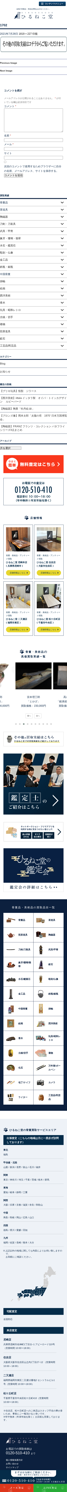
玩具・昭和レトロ (10, 310)
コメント (10, 106)
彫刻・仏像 (6, 252)
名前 (7, 135)
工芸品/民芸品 (8, 345)
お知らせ (5, 371)
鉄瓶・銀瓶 (6, 266)
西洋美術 (5, 295)
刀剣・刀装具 (8, 224)
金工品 (4, 259)
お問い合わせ (12, 1464)
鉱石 (2, 338)
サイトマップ (12, 1467)
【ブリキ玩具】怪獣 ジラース (18, 391)
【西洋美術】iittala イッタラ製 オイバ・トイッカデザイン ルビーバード (33, 400)
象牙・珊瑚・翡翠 (10, 238)
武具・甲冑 (6, 231)
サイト (8, 153)
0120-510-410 (20, 1453)
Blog (2, 363)
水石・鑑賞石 (8, 245)
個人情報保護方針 (14, 1460)
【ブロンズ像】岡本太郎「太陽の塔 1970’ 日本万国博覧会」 (33, 417)
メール (8, 144)
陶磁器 (4, 216)
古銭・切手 (6, 317)
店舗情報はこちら (17, 573)
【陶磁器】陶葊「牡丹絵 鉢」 (17, 408)
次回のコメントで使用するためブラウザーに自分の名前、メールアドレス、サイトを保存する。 (32, 168)
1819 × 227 (25, 33)
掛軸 (2, 281)
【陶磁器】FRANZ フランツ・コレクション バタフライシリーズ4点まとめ (32, 428)
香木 (2, 302)
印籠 (35, 33)
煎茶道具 (5, 331)
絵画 (2, 288)
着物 (2, 324)
